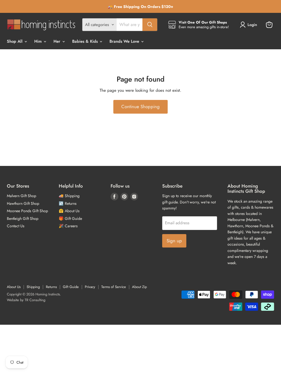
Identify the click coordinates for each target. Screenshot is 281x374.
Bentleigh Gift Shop (22, 218)
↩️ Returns (68, 203)
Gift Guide (71, 286)
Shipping (33, 286)
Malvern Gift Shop (21, 195)
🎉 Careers (68, 226)
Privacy (90, 286)
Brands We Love (124, 41)
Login (252, 24)
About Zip (139, 286)
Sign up (174, 240)
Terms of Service (113, 286)
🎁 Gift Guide (70, 218)
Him (38, 41)
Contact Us (15, 226)
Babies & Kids (85, 41)
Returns (51, 286)
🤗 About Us (69, 211)
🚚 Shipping (69, 195)
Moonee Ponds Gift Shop (27, 211)
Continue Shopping (140, 106)
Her (58, 41)
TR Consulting (35, 300)
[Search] (149, 24)
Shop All (15, 41)
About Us (14, 286)
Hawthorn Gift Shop (23, 203)
